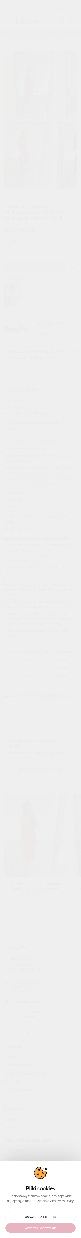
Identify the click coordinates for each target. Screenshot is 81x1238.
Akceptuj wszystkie (40, 1228)
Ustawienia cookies (40, 1217)
